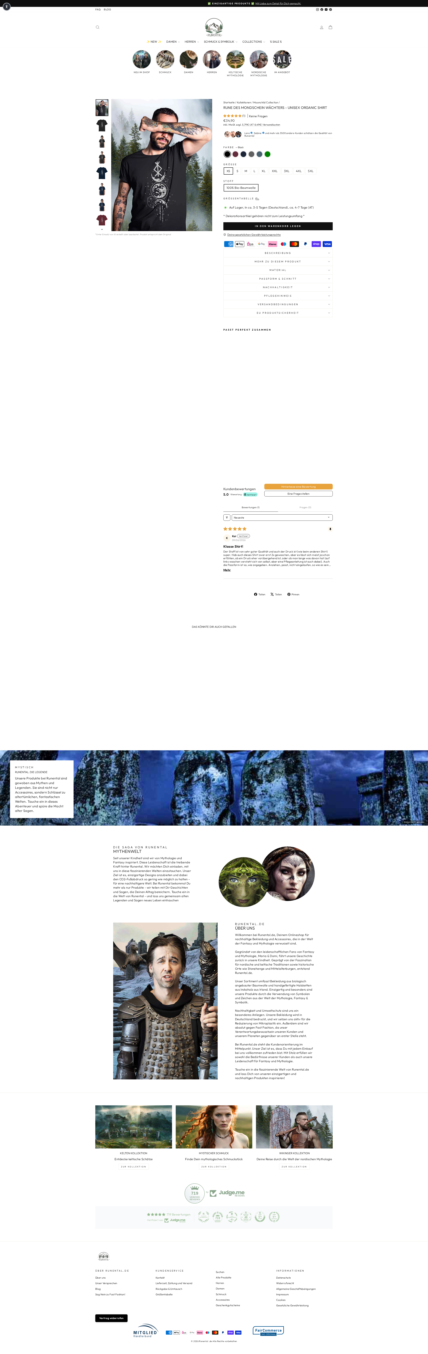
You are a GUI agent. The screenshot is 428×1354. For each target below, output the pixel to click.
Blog (98, 1288)
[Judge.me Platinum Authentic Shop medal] (203, 1217)
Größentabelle (164, 1294)
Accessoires (223, 1299)
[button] (232, 116)
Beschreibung (278, 253)
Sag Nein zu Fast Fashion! (110, 1294)
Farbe (233, 147)
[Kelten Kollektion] (133, 1126)
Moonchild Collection (265, 102)
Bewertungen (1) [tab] (250, 507)
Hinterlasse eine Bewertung (298, 486)
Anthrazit (251, 154)
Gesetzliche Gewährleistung (292, 1305)
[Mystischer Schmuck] (214, 1126)
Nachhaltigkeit (278, 287)
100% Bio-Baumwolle (241, 188)
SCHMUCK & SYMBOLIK (219, 41)
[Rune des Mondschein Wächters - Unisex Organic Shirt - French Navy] (234, 461)
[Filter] (226, 517)
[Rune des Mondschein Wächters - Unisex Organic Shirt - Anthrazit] (239, 461)
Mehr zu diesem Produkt (278, 261)
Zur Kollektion (133, 1166)
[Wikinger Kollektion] (294, 1126)
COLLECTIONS (252, 41)
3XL (287, 171)
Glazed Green (267, 154)
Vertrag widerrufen (111, 1318)
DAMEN (171, 41)
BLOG (107, 9)
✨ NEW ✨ (153, 41)
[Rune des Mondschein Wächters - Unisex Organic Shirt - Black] (225, 461)
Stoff (228, 181)
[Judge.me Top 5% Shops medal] (260, 1217)
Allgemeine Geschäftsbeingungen (296, 1288)
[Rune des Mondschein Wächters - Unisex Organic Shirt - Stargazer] (225, 465)
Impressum (282, 1294)
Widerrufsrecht (285, 1283)
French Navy (243, 154)
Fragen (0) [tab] (305, 507)
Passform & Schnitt (278, 278)
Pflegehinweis (278, 295)
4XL (299, 171)
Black (227, 154)
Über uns (100, 1277)
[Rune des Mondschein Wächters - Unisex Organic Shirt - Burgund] (230, 461)
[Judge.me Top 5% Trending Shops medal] (274, 1217)
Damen (220, 1288)
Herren (220, 1283)
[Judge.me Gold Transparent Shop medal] (232, 1217)
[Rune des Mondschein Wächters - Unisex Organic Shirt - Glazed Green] (230, 465)
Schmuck (221, 1294)
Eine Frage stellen (298, 493)
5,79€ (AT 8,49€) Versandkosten (261, 124)
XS (228, 171)
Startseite (229, 102)
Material (278, 270)
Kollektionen (244, 102)
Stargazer (259, 154)
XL (263, 171)
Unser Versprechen (106, 1283)
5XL (310, 171)
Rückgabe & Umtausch (169, 1288)
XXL (275, 171)
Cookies (281, 1299)
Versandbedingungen (278, 304)
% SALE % (276, 41)
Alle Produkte (223, 1277)
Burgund (235, 154)
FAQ (97, 9)
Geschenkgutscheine (228, 1305)
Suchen (220, 1272)
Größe (230, 164)
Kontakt (160, 1277)
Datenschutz (283, 1277)
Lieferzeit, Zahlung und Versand (174, 1283)
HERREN (190, 41)
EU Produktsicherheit (278, 312)
